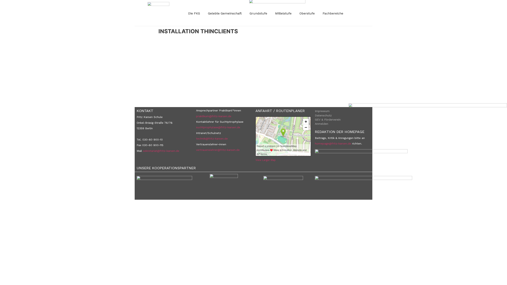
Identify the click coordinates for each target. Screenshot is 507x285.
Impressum (322, 111)
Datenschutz (323, 115)
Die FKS (194, 13)
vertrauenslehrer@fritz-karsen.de (218, 149)
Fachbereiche (333, 13)
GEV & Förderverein (328, 119)
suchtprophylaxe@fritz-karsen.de (218, 127)
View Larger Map (265, 160)
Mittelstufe (283, 13)
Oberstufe (307, 13)
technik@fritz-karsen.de (212, 138)
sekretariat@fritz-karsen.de (161, 150)
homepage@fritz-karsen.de (333, 143)
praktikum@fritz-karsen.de (213, 116)
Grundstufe (258, 13)
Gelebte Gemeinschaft (225, 13)
